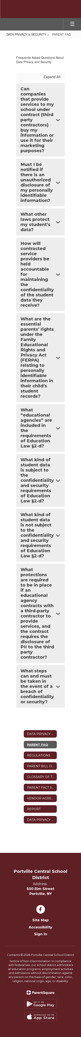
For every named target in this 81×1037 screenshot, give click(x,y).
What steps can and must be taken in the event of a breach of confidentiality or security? (37, 686)
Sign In (40, 934)
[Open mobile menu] (72, 24)
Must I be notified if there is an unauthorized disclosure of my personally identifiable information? (37, 182)
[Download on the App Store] (40, 1017)
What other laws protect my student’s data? (35, 222)
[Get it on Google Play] (40, 1004)
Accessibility (40, 927)
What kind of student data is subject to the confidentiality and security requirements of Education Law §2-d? (37, 480)
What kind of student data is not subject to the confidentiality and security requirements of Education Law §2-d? (37, 535)
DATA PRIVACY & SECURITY (26, 34)
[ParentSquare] (40, 992)
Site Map (40, 920)
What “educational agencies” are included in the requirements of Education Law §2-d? (36, 428)
